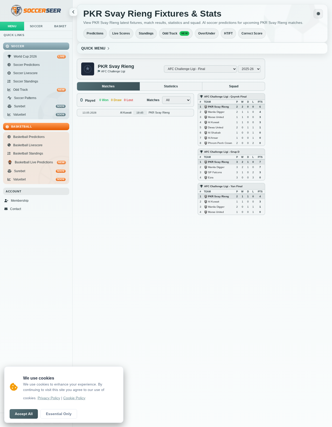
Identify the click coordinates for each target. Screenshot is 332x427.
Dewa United (215, 127)
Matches (108, 86)
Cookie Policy (74, 398)
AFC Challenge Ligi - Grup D (221, 151)
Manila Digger (216, 111)
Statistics (171, 86)
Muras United (216, 116)
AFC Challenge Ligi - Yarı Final (223, 186)
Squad (233, 86)
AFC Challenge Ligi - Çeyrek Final (225, 96)
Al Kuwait (213, 122)
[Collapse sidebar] (73, 12)
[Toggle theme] (318, 13)
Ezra (210, 177)
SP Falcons (215, 172)
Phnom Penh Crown (220, 142)
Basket (60, 26)
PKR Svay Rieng (218, 106)
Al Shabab (214, 132)
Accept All (24, 414)
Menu (12, 26)
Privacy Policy (49, 398)
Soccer (36, 26)
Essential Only (59, 414)
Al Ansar (213, 137)
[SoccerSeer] (36, 11)
